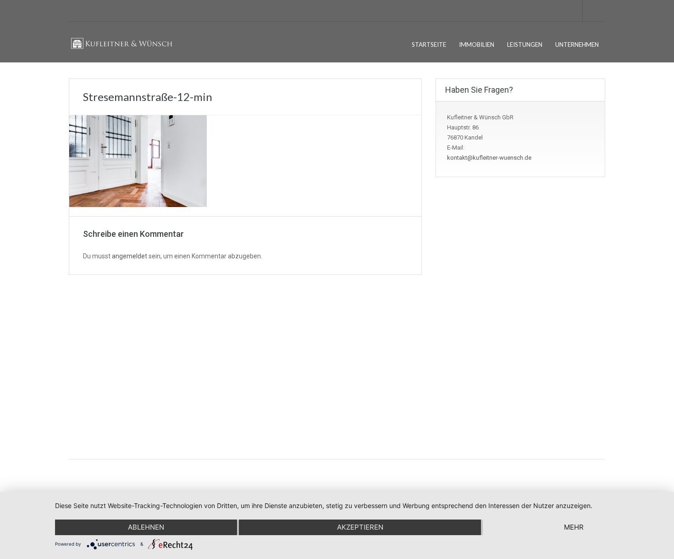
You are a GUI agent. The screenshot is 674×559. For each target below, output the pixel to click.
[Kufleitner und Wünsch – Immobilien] (125, 48)
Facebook (494, 350)
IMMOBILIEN (476, 44)
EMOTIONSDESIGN (580, 475)
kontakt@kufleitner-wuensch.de (489, 157)
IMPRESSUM (92, 350)
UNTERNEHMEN (577, 44)
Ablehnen (146, 527)
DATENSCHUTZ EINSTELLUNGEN (119, 380)
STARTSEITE (429, 44)
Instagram (494, 371)
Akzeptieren (360, 527)
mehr (574, 527)
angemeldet (129, 256)
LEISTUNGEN (524, 44)
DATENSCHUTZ (96, 365)
